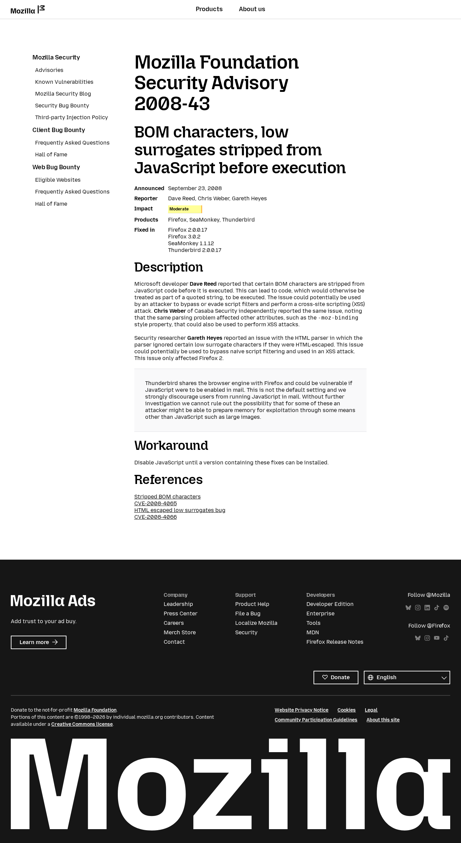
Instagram (418, 608)
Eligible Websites (58, 180)
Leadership (178, 604)
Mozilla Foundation (95, 710)
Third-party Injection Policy (71, 117)
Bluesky (408, 608)
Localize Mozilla (256, 623)
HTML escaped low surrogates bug (179, 510)
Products (209, 9)
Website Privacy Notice (301, 710)
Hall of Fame (51, 154)
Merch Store (180, 632)
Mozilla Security (56, 57)
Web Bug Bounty (56, 167)
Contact (174, 642)
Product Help (252, 604)
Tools (313, 623)
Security (246, 632)
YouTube (437, 638)
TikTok (437, 608)
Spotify (446, 608)
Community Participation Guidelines (316, 720)
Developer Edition (330, 604)
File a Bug (248, 613)
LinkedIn (427, 608)
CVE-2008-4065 (155, 503)
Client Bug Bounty (58, 130)
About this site (383, 720)
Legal (371, 710)
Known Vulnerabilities (64, 82)
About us (252, 9)
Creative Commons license (82, 724)
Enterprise (320, 613)
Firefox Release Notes (334, 642)
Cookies (346, 710)
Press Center (180, 613)
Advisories (49, 70)
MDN (312, 632)
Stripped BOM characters (167, 496)
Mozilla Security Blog (63, 94)
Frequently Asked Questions (72, 142)
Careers (174, 623)
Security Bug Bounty (62, 105)
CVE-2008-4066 (155, 517)
